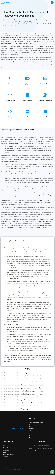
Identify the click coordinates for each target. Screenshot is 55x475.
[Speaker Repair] (9, 111)
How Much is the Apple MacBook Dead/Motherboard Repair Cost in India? (22, 391)
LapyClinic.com (17, 143)
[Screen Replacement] (9, 78)
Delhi (4, 452)
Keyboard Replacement (45, 84)
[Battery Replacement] (27, 78)
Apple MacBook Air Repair (36, 422)
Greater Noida (7, 448)
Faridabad (5, 456)
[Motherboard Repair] (27, 95)
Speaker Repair (9, 117)
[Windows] (27, 111)
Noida (4, 445)
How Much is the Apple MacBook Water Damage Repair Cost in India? (21, 382)
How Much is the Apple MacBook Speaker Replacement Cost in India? (21, 388)
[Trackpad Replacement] (45, 111)
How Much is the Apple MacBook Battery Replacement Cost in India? (21, 376)
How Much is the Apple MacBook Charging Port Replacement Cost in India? (22, 385)
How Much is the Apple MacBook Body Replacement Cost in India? (20, 397)
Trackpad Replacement (45, 117)
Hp (30, 426)
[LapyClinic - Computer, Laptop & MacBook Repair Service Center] (5, 3)
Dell (30, 424)
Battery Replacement (27, 84)
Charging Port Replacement (45, 100)
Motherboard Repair (27, 100)
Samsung (31, 433)
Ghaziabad (6, 450)
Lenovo (31, 435)
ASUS (30, 431)
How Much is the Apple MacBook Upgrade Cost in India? (17, 400)
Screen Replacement (10, 84)
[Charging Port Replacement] (45, 95)
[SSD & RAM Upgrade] (9, 95)
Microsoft (31, 428)
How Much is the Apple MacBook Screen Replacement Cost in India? (21, 373)
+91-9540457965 (35, 445)
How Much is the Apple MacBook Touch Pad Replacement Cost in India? (22, 394)
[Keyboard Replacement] (45, 78)
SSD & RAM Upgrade (10, 100)
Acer (30, 437)
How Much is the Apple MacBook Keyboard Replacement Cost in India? (21, 379)
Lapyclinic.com (12, 249)
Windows (27, 117)
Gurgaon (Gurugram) (8, 454)
